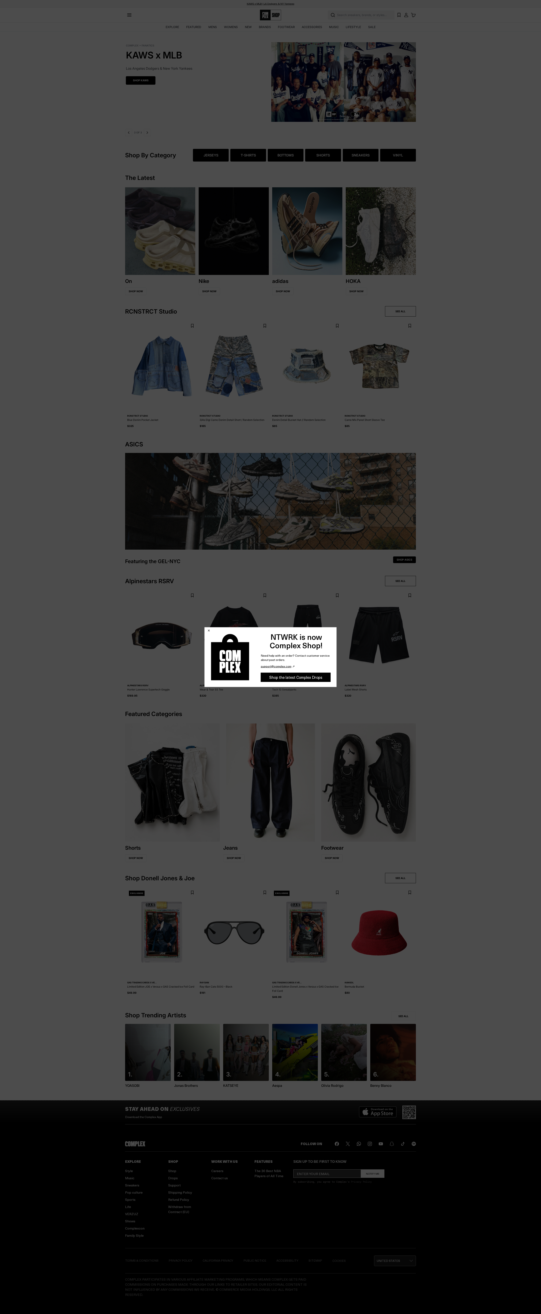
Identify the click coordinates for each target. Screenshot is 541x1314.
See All (403, 1016)
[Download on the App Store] (377, 1112)
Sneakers (132, 1185)
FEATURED (193, 27)
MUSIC (334, 27)
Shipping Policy (180, 1192)
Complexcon (135, 1228)
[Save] (192, 325)
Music (129, 1178)
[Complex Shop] (270, 15)
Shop (172, 1171)
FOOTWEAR (286, 27)
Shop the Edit (141, 80)
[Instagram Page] (370, 1144)
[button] (270, 79)
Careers (217, 1171)
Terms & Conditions (141, 1260)
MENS (212, 27)
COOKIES (339, 1261)
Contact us (219, 1178)
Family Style (134, 1235)
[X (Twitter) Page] (348, 1144)
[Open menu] (129, 15)
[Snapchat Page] (392, 1144)
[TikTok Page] (403, 1144)
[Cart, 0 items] (413, 15)
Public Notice (254, 1260)
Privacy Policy (361, 1181)
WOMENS (231, 27)
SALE (372, 27)
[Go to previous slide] (128, 132)
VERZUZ (131, 1214)
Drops (173, 1178)
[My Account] (406, 15)
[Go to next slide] (146, 132)
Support (174, 1185)
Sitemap (315, 1260)
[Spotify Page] (414, 1144)
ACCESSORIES (312, 27)
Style (129, 1171)
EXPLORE (172, 27)
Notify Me (372, 1173)
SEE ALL (400, 311)
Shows (130, 1221)
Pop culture (134, 1192)
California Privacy (218, 1260)
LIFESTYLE (353, 27)
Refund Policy (178, 1199)
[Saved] (399, 15)
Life (128, 1206)
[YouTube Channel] (381, 1144)
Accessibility (287, 1260)
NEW (248, 27)
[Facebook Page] (337, 1144)
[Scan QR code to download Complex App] (409, 1112)
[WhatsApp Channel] (359, 1144)
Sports (130, 1199)
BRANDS (265, 27)
